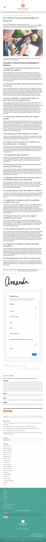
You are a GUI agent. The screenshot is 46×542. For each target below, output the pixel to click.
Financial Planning (26, 15)
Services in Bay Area (8, 508)
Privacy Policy (18, 539)
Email (5, 398)
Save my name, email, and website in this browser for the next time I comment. (22, 408)
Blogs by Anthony (7, 450)
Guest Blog (6, 472)
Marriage (5, 492)
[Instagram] (23, 529)
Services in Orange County (9, 504)
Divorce (5, 490)
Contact (5, 502)
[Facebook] (18, 529)
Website (5, 402)
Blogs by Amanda (7, 15)
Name (5, 393)
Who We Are (6, 496)
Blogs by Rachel (7, 456)
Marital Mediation (7, 474)
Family (4, 494)
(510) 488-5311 (40, 536)
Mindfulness (6, 476)
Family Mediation (7, 468)
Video (4, 484)
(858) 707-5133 (40, 533)
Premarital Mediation (8, 480)
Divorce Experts (7, 464)
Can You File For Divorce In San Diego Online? (14, 430)
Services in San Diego (8, 506)
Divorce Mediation (16, 15)
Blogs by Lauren (7, 454)
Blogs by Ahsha (7, 446)
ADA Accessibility (23, 539)
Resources (5, 498)
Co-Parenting (6, 462)
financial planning (33, 24)
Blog (4, 500)
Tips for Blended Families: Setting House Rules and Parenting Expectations (21, 428)
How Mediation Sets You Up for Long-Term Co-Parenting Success (19, 426)
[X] (21, 529)
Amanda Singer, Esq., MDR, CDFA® (12, 273)
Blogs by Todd (6, 458)
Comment (6, 380)
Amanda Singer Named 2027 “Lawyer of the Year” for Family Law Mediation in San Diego (22, 423)
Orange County (7, 478)
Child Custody (6, 460)
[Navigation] (4, 7)
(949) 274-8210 (40, 535)
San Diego (5, 482)
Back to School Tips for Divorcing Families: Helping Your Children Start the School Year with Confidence (22, 433)
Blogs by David (7, 452)
